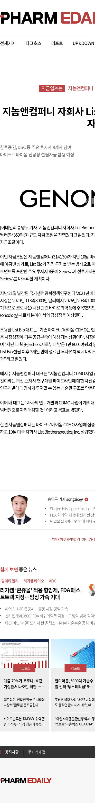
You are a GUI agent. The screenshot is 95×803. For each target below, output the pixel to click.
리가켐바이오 (33, 581)
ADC (52, 581)
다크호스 (33, 43)
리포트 (57, 43)
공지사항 (12, 752)
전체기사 (8, 43)
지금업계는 (51, 88)
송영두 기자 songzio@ (65, 499)
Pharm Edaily (26, 780)
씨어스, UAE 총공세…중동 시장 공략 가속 (36, 609)
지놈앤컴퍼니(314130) (48, 256)
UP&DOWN (83, 43)
